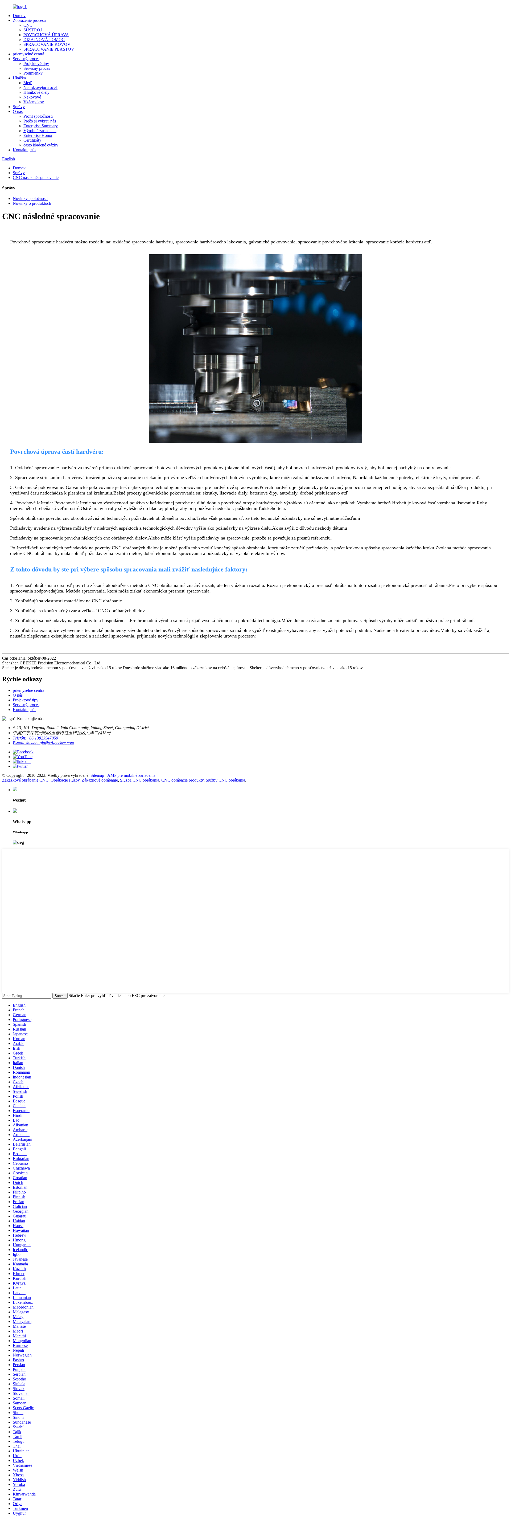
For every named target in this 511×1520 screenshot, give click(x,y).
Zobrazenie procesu (29, 20)
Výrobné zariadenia (39, 130)
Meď (27, 82)
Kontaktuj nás (24, 150)
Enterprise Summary (40, 126)
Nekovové (32, 97)
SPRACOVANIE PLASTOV (48, 49)
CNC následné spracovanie (36, 177)
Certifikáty (32, 140)
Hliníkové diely (36, 92)
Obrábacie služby (65, 780)
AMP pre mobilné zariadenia (131, 775)
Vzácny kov (33, 102)
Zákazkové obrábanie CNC (25, 780)
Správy (19, 106)
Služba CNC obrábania (139, 780)
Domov (19, 15)
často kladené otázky (40, 145)
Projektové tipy (36, 63)
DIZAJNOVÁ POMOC (44, 39)
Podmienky (33, 73)
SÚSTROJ (32, 30)
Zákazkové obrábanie (100, 780)
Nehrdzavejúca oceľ (40, 87)
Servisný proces (26, 58)
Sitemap (97, 775)
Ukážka (19, 78)
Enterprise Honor (37, 135)
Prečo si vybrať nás (39, 121)
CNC (27, 25)
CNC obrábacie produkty (182, 780)
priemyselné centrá (28, 54)
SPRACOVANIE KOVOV (47, 44)
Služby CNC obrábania (225, 780)
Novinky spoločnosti (30, 198)
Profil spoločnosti (38, 116)
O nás (18, 111)
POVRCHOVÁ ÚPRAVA (46, 34)
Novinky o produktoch (32, 203)
